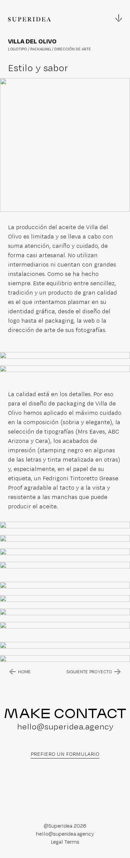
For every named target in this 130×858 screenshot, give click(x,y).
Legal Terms (65, 842)
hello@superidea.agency (65, 726)
